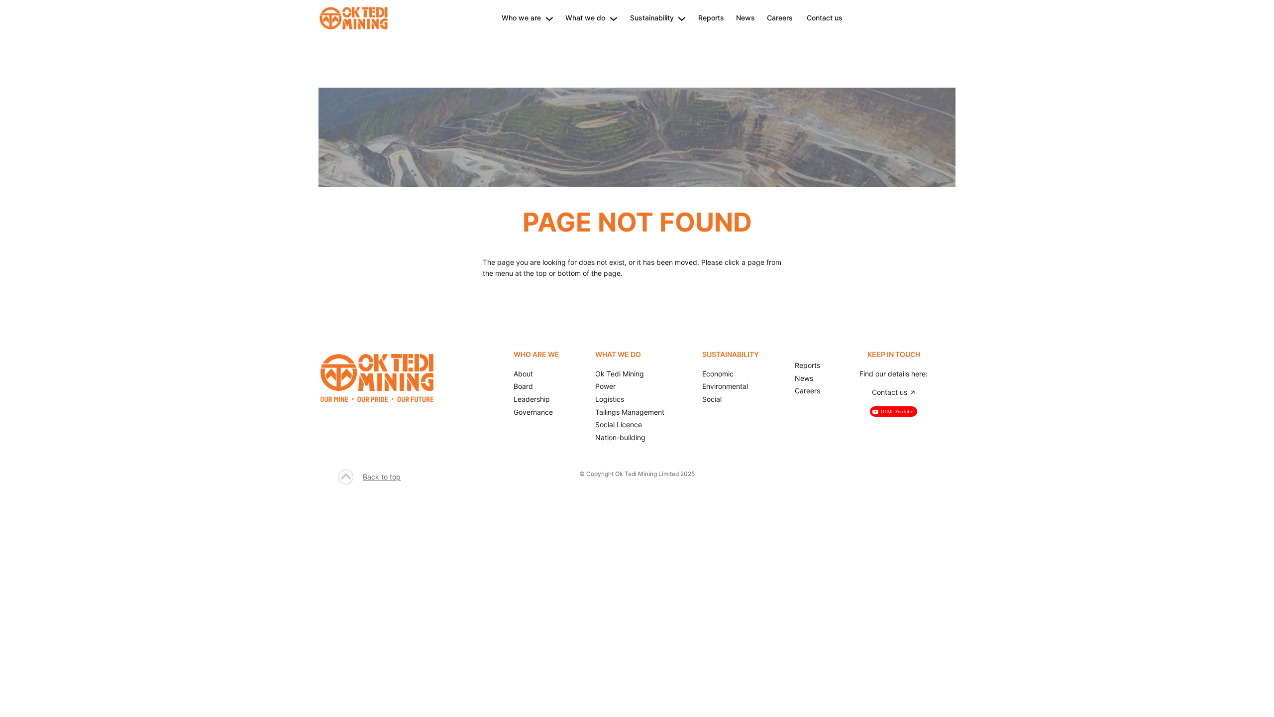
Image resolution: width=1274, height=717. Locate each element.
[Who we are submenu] (549, 17)
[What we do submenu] (613, 17)
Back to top (382, 477)
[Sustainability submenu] (681, 17)
